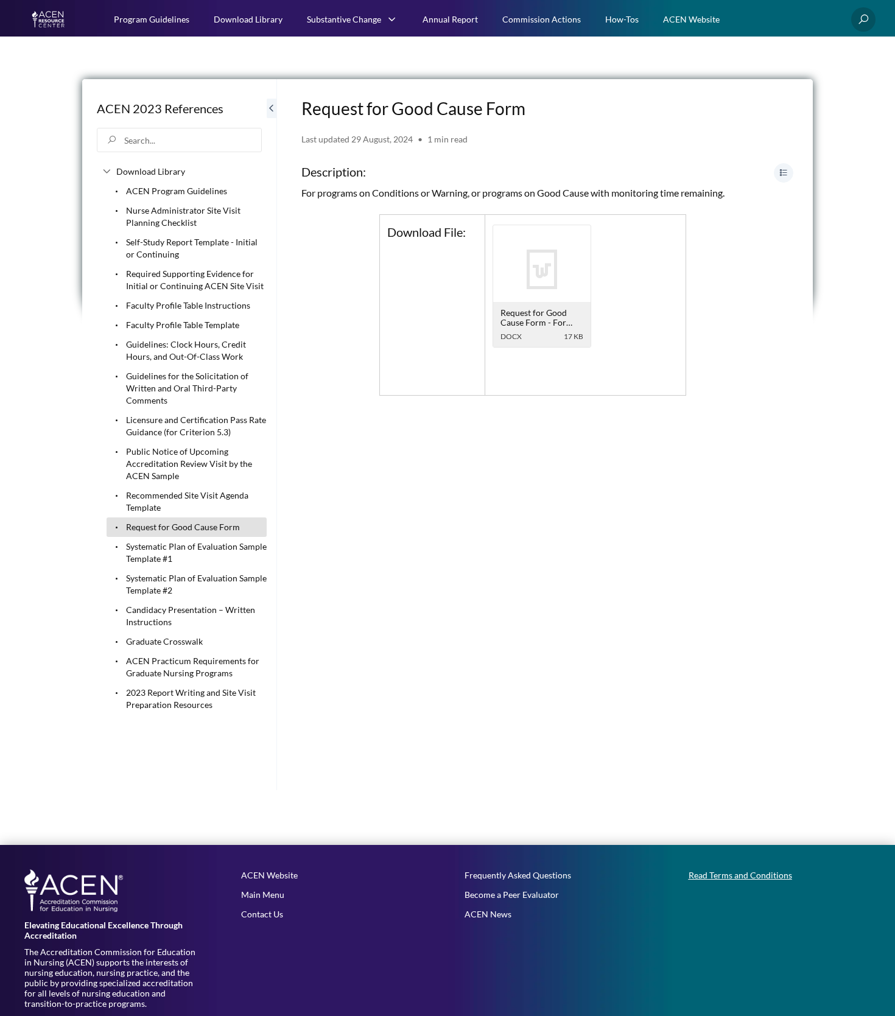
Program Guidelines (151, 19)
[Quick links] (49, 19)
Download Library (248, 19)
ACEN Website (691, 19)
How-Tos (622, 19)
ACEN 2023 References (160, 108)
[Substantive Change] (392, 19)
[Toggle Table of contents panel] (783, 173)
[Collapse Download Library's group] (106, 171)
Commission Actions (541, 19)
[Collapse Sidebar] (271, 434)
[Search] (863, 19)
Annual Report (450, 19)
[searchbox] (179, 140)
